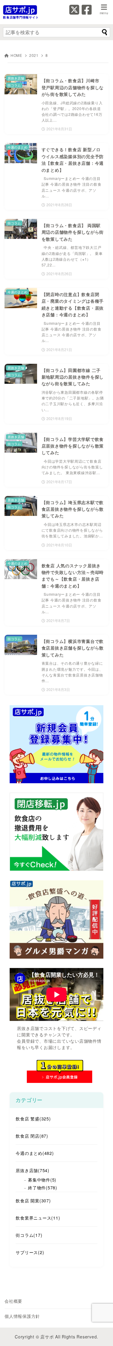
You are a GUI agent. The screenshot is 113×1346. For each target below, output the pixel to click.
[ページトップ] (101, 1334)
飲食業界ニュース (38, 1218)
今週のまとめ (35, 1153)
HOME (16, 55)
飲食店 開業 (33, 1201)
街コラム (29, 1235)
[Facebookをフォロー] (87, 12)
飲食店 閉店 (32, 1136)
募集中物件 (42, 1180)
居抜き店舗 (32, 1170)
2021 (34, 55)
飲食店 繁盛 (33, 1119)
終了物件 (42, 1188)
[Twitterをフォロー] (74, 12)
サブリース (30, 1252)
